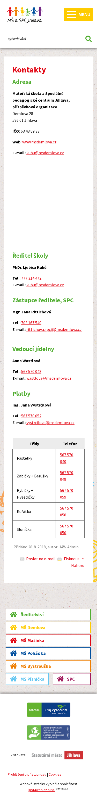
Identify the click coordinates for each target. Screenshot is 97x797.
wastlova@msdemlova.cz (48, 378)
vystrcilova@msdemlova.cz (50, 422)
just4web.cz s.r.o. (41, 789)
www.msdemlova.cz (39, 141)
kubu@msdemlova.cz (45, 152)
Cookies (55, 774)
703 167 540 (31, 322)
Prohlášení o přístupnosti (27, 774)
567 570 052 (31, 415)
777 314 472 (31, 278)
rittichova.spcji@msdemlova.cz (54, 329)
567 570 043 (31, 371)
